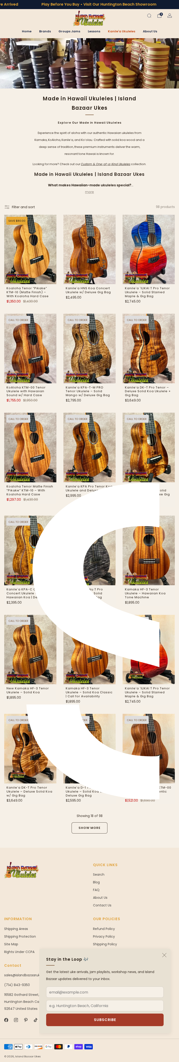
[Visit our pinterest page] (26, 1020)
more (89, 192)
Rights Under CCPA (19, 952)
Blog (96, 882)
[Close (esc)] (164, 955)
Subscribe (105, 1019)
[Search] (149, 15)
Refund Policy (104, 928)
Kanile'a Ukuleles (121, 31)
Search (98, 874)
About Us (150, 31)
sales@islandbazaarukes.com (28, 975)
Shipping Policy (105, 944)
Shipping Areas (16, 928)
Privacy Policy (104, 936)
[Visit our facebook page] (6, 1020)
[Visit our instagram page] (16, 1020)
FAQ (96, 890)
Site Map (11, 944)
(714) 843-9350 (17, 985)
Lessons (94, 31)
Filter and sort (23, 207)
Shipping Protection (20, 936)
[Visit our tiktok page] (35, 1020)
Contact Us (102, 905)
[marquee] (89, 4)
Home (26, 31)
